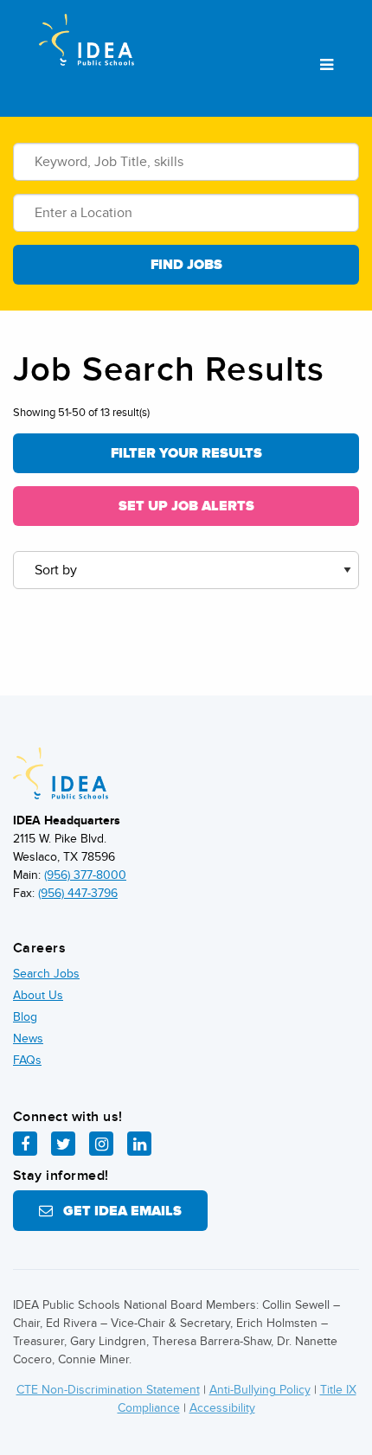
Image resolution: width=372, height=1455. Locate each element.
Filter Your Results (186, 453)
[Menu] (326, 65)
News (28, 1038)
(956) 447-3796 (78, 893)
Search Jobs (46, 973)
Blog (25, 1017)
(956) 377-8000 (85, 875)
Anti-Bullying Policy (260, 1389)
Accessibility (222, 1408)
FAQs (27, 1060)
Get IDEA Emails (117, 1211)
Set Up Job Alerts (186, 506)
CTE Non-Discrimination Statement (108, 1389)
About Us (38, 995)
